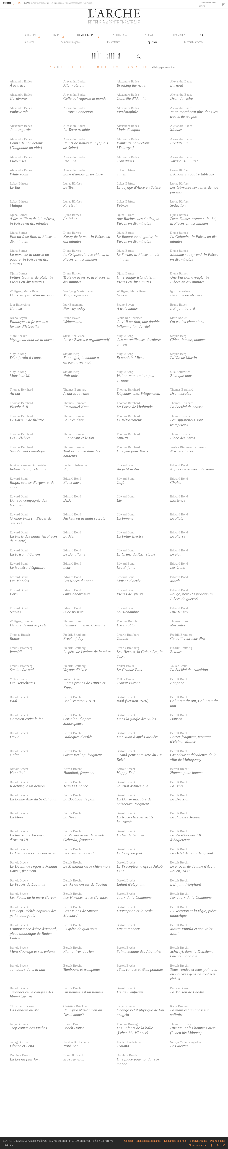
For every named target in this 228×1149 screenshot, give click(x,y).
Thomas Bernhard (21, 389)
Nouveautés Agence (71, 42)
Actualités (30, 35)
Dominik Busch (20, 1055)
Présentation (113, 42)
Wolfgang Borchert (22, 621)
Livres (56, 35)
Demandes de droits (175, 1140)
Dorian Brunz (72, 1024)
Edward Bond (125, 465)
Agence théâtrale (86, 35)
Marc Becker (178, 318)
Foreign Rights (198, 1140)
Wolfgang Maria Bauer (25, 291)
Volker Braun (125, 666)
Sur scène (29, 42)
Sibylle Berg (125, 336)
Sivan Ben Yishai (74, 336)
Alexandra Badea (21, 81)
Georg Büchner (20, 1042)
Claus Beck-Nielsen (129, 318)
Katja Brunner (126, 1006)
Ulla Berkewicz (180, 372)
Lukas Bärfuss (126, 170)
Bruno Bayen (125, 304)
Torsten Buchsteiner (76, 1042)
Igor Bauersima (180, 291)
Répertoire (152, 42)
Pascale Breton (179, 988)
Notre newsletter (198, 1145)
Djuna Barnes (18, 215)
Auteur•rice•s (120, 35)
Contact (128, 1140)
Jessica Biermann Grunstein (188, 447)
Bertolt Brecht (179, 679)
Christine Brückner (22, 1006)
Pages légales (217, 1140)
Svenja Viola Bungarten (185, 1042)
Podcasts (149, 35)
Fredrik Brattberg (74, 634)
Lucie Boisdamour (75, 465)
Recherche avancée (194, 42)
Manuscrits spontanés (148, 1140)
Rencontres (7, 2)
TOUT (146, 67)
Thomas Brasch (73, 621)
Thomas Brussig (127, 1024)
